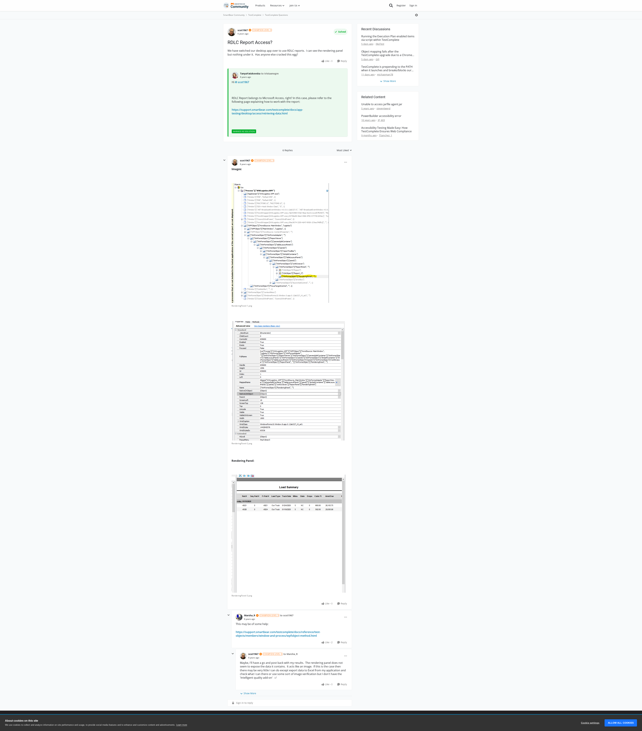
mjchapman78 (385, 74)
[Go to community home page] (236, 6)
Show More (250, 693)
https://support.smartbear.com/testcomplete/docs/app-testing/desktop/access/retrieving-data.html (267, 111)
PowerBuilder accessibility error (381, 116)
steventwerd (383, 108)
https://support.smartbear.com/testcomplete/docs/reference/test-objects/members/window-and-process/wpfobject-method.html (278, 634)
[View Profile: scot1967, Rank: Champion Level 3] (232, 32)
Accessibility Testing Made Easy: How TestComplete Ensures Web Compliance (386, 129)
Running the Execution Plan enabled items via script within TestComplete (387, 38)
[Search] (391, 6)
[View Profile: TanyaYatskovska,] (235, 75)
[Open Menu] (416, 15)
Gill (377, 59)
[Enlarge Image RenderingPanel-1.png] (280, 243)
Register (401, 5)
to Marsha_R (290, 654)
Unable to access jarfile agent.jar (381, 104)
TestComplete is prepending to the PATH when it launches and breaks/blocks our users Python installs (387, 68)
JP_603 (381, 120)
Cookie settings (590, 723)
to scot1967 (286, 615)
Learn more (181, 725)
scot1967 (243, 30)
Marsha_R (249, 615)
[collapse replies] (224, 160)
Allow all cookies (621, 723)
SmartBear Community (234, 15)
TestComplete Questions (276, 15)
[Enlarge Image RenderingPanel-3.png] (289, 534)
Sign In (413, 5)
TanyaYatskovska (250, 73)
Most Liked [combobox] (344, 150)
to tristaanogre (270, 73)
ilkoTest (380, 43)
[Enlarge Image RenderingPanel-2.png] (288, 381)
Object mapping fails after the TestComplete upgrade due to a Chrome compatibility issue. (386, 53)
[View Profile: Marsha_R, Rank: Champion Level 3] (239, 617)
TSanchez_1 (385, 135)
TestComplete (254, 15)
